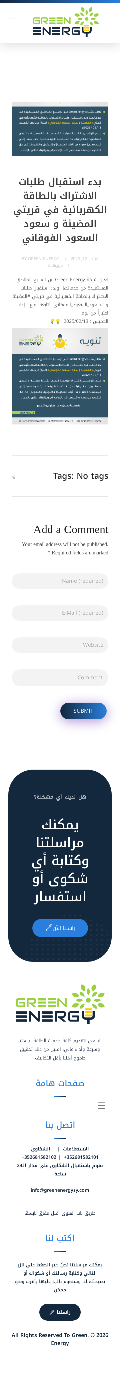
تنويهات (55, 265)
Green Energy (43, 259)
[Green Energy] (65, 22)
